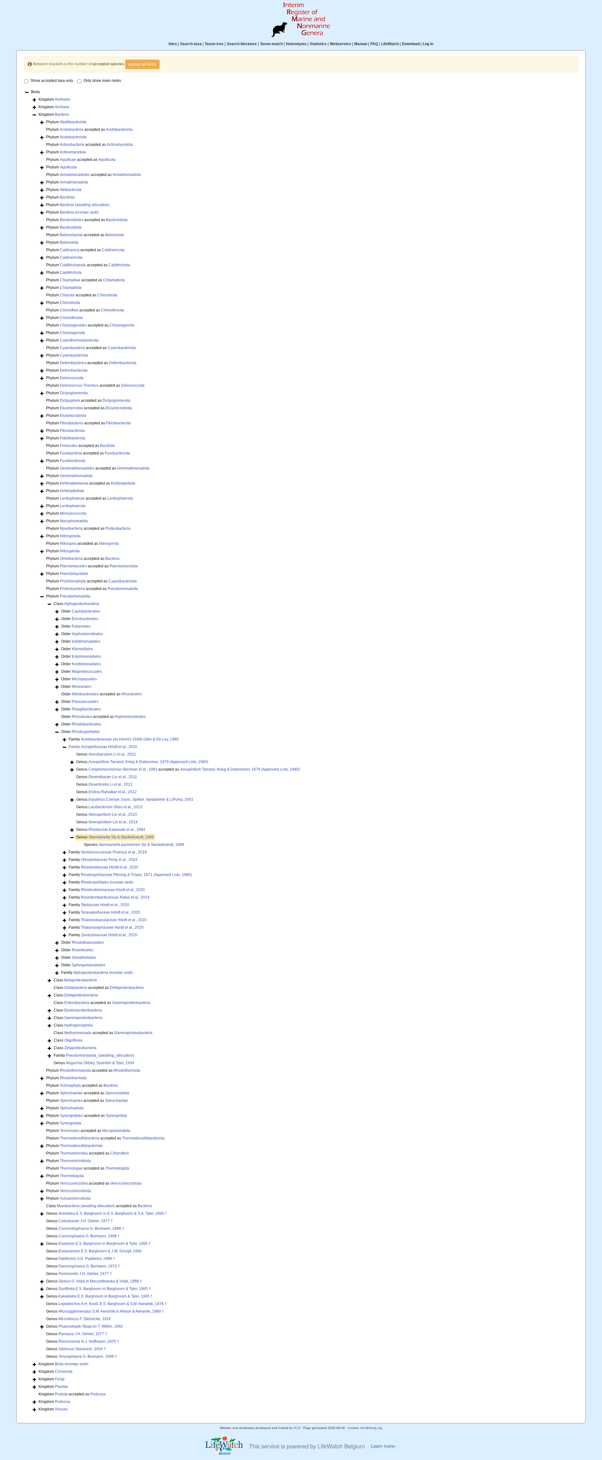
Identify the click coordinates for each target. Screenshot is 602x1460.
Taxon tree (214, 44)
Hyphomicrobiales (87, 634)
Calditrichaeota (73, 265)
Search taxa (191, 44)
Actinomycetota (120, 144)
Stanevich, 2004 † (82, 1349)
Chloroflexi (69, 310)
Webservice (340, 44)
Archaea (62, 107)
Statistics (318, 44)
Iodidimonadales (86, 641)
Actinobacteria (72, 144)
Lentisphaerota (120, 498)
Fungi (60, 1379)
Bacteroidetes (71, 220)
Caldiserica (69, 250)
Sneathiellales (84, 957)
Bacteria (62, 114)
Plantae (61, 1386)
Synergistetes (71, 1115)
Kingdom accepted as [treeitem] (72, 1394)
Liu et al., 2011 (112, 777)
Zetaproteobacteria (80, 1048)
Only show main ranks (102, 80)
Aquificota (106, 159)
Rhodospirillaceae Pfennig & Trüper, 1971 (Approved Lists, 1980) (136, 875)
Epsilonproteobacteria (83, 1010)
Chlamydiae (70, 280)
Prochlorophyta (73, 581)
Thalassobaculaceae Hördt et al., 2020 (114, 920)
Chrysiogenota (122, 325)
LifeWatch (390, 44)
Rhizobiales (131, 694)
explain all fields (142, 64)
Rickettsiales (82, 950)
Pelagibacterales (86, 709)
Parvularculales (85, 701)
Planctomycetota (123, 566)
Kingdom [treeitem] (54, 99)
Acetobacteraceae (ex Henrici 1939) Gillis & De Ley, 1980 (130, 739)
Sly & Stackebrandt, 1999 (121, 837)
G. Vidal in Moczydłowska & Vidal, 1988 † (100, 1281)
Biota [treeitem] (35, 92)
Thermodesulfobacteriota (143, 1138)
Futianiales (81, 626)
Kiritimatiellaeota (74, 483)
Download (411, 44)
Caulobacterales (86, 611)
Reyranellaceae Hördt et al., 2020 (109, 867)
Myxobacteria (71, 528)
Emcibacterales (85, 619)
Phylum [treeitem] (66, 122)
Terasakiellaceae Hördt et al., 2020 (110, 912)
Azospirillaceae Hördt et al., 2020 (109, 747)
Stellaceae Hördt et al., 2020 (105, 905)
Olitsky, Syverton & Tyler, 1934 (100, 1063)
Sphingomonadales (88, 965)
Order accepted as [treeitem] (101, 694)
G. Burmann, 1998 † (91, 1228)
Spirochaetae (71, 1093)
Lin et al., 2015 (112, 814)
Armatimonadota (127, 175)
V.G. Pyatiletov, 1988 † (86, 1258)
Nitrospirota (109, 543)
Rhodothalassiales (88, 942)
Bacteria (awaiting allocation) (84, 205)
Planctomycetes (73, 566)
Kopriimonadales (86, 656)
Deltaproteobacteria (127, 987)
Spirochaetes (71, 1100)
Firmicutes (68, 445)
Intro (173, 44)
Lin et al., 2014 (113, 822)
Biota (71, 1364)
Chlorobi (67, 295)
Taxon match (271, 44)
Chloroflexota (112, 310)
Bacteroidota (117, 220)
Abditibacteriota (73, 122)
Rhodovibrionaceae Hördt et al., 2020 (113, 890)
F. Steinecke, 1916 (84, 1319)
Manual (360, 44)
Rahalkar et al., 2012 (112, 792)
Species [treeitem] (134, 844)
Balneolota (114, 235)
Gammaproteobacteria (131, 1003)
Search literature (242, 44)
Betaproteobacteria (80, 980)
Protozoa (98, 1394)
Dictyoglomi (70, 400)
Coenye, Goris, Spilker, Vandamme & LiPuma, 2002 (140, 799)
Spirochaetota (117, 1093)
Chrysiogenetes (73, 325)
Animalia (62, 99)
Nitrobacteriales (85, 694)
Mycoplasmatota (74, 521)
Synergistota (116, 1115)
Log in (428, 44)
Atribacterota (71, 190)
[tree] (301, 751)
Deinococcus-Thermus (79, 385)
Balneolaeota (71, 235)
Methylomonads (78, 1033)
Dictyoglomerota (74, 393)
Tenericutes (70, 1130)
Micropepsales (84, 679)
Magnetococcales (87, 671)
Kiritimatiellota (123, 483)
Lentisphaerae (72, 498)
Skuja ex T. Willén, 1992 (90, 1326)
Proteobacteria (117, 528)
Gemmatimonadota (133, 468)
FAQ (374, 44)
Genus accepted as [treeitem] (188, 769)
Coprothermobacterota (79, 340)
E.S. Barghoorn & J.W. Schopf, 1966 (100, 1251)
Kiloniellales (82, 649)
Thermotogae (71, 1168)
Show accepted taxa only (51, 80)
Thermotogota (117, 1168)
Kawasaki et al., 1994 (116, 829)
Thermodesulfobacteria (79, 1138)
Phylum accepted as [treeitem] (89, 129)
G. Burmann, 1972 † (89, 1266)
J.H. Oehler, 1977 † (85, 1221)
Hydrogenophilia (78, 1025)
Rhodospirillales (86, 732)
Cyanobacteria (72, 348)
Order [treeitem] (80, 611)
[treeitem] (103, 747)
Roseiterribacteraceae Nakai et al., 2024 (115, 897)
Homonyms (296, 44)
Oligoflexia (73, 1040)
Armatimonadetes (75, 175)
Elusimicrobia (71, 408)
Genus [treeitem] (106, 754)
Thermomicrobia (74, 1153)
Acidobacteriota (119, 129)
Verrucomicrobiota (125, 1183)
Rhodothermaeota (75, 1070)
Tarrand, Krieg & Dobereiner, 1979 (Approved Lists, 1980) (148, 762)
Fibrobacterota (118, 423)
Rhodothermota (127, 1070)
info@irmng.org (371, 1428)
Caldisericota (113, 250)
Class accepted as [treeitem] (99, 987)
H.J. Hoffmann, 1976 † (88, 1341)
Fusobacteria (71, 453)
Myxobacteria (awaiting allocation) (86, 1206)
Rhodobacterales (86, 724)
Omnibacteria (71, 558)
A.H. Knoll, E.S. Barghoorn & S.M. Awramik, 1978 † (112, 1304)
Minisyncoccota (73, 513)
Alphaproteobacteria (81, 604)
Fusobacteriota (117, 453)
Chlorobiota (107, 295)
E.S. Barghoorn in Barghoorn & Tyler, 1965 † (104, 1243)
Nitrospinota (70, 536)
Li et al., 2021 (112, 754)
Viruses (61, 1409)
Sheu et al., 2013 (115, 807)
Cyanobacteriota (122, 348)
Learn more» (384, 1446)
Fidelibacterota (72, 438)
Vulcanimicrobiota (75, 1198)
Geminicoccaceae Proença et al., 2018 (114, 852)
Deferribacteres (73, 363)
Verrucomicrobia (74, 1183)
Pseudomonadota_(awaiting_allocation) (100, 1055)
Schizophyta (70, 1085)
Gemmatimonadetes (77, 468)
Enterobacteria (76, 1003)
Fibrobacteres (71, 423)
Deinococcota (71, 378)
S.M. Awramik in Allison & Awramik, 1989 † (111, 1311)
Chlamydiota (114, 280)
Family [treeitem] (124, 739)
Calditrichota (119, 265)
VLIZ (296, 1428)
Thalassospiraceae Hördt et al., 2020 (112, 927)
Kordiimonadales (86, 664)
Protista (61, 1394)
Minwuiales (81, 686)
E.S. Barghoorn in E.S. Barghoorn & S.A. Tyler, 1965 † (112, 1213)
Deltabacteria (75, 987)
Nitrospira (68, 543)
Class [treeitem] (76, 604)
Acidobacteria (71, 129)
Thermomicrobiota (75, 1161)
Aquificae (68, 159)
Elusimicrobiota (119, 408)
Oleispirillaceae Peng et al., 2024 (109, 859)
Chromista (63, 1371)
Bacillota (67, 197)
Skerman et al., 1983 (122, 769)
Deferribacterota (122, 363)
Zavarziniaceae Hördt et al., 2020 (109, 935)
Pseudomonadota (123, 589)
